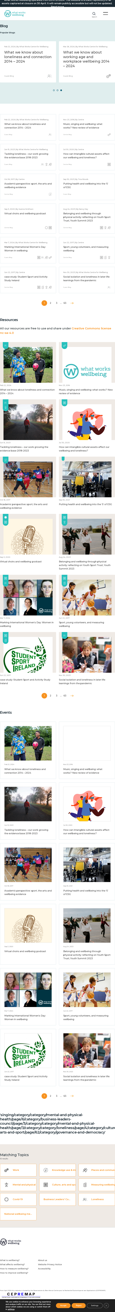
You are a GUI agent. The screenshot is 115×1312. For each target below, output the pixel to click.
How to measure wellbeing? (14, 1268)
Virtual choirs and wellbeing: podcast (25, 213)
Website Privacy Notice (50, 1264)
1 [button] (54, 90)
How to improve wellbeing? (14, 1273)
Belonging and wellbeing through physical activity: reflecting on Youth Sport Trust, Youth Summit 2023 (87, 217)
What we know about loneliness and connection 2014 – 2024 (28, 56)
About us (42, 1260)
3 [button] (61, 90)
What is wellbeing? (10, 1260)
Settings (94, 1305)
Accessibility (44, 1268)
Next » (72, 303)
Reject (78, 1305)
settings (11, 1309)
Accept (63, 1305)
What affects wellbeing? (12, 1264)
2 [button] (57, 90)
